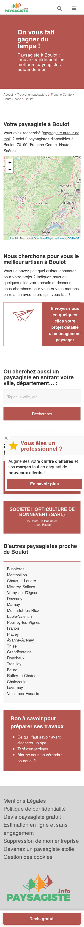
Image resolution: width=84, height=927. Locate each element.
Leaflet (14, 238)
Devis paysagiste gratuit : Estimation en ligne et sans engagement (36, 824)
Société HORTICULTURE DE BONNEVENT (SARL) (42, 511)
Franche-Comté (61, 94)
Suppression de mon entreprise (41, 840)
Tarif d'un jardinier (33, 749)
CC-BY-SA (73, 238)
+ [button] (9, 162)
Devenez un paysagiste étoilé (39, 849)
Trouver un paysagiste (32, 94)
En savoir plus (44, 484)
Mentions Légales (25, 800)
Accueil (9, 94)
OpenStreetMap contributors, (50, 238)
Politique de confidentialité (35, 808)
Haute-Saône (12, 99)
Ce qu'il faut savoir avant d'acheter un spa (39, 740)
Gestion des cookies (28, 856)
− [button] (9, 169)
